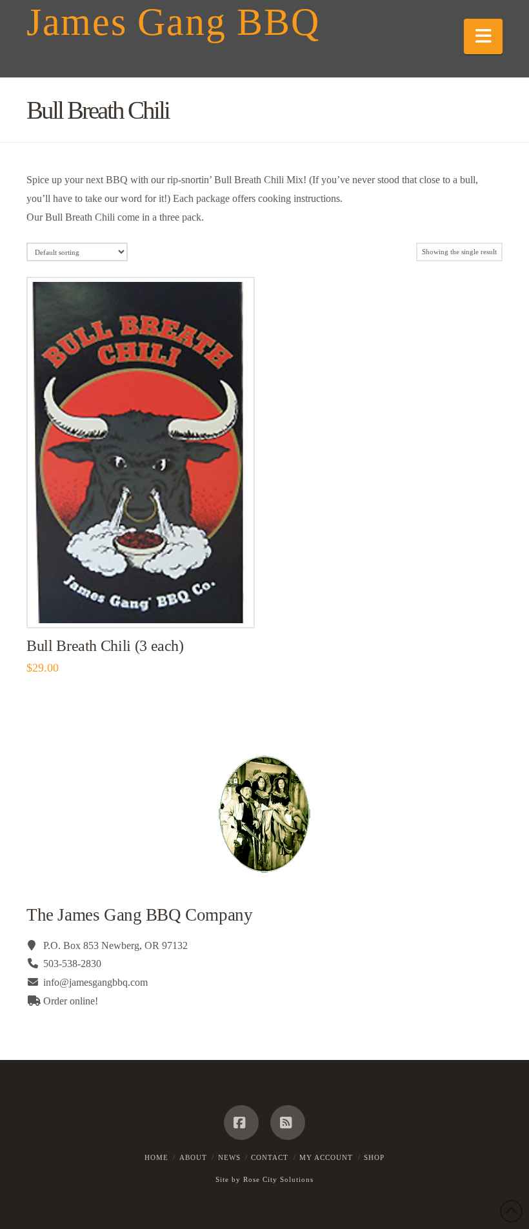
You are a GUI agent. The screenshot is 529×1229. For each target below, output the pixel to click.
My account (326, 1157)
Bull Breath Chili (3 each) (105, 645)
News (229, 1157)
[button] (483, 36)
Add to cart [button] (146, 604)
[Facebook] (241, 1122)
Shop (374, 1157)
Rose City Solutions (278, 1179)
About (193, 1157)
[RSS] (287, 1122)
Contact (269, 1157)
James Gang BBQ (172, 22)
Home (156, 1157)
